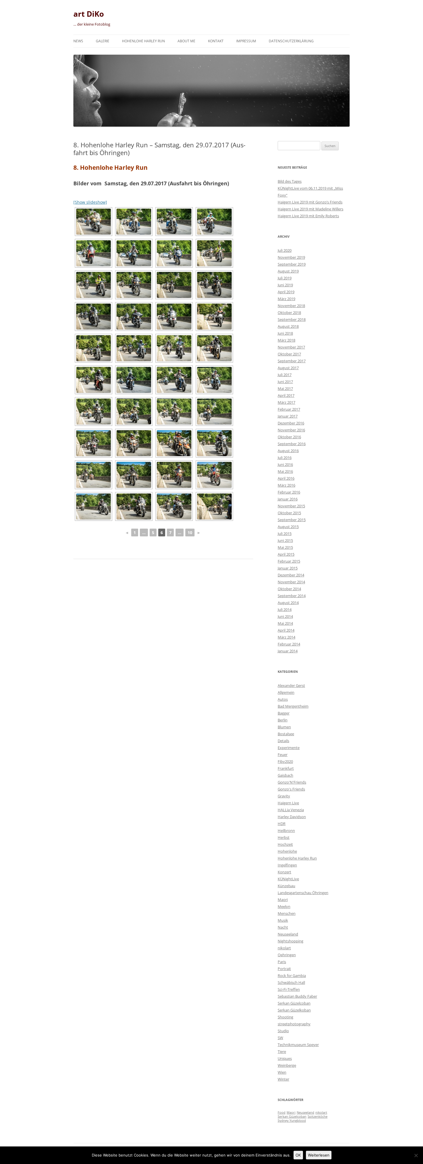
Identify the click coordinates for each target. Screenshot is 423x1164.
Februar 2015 (289, 561)
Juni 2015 (285, 540)
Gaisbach (285, 775)
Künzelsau (286, 885)
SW (280, 1037)
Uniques (285, 1058)
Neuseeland (288, 934)
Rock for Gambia (292, 975)
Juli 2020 (284, 250)
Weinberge (287, 1065)
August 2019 (288, 271)
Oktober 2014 (289, 588)
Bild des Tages (290, 181)
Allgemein (286, 692)
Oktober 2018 (289, 312)
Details (283, 740)
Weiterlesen (318, 1155)
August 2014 (288, 602)
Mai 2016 (285, 471)
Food (281, 1112)
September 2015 (292, 519)
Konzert (284, 872)
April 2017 (286, 395)
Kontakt (216, 41)
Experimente (289, 747)
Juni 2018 (285, 333)
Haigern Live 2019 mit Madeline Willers (310, 209)
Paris (282, 961)
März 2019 (286, 298)
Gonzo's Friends (291, 789)
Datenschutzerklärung (291, 41)
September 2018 (292, 319)
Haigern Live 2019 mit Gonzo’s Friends (310, 202)
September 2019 (292, 264)
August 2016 (288, 450)
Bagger (283, 713)
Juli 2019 (284, 278)
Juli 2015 (284, 533)
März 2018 (286, 340)
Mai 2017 (285, 388)
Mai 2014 (285, 623)
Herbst (283, 837)
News (78, 41)
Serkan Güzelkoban (294, 1010)
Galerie (102, 41)
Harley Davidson (292, 816)
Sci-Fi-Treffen (289, 989)
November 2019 (291, 257)
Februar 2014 (289, 644)
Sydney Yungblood (292, 1121)
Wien (282, 1072)
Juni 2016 (285, 464)
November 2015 (291, 505)
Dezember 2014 (291, 575)
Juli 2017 (284, 374)
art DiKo (88, 14)
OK (298, 1155)
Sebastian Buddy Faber (297, 996)
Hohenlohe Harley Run (143, 41)
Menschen (287, 913)
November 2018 (291, 305)
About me (186, 41)
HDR (281, 823)
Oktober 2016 (289, 436)
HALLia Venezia (291, 809)
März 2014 (286, 637)
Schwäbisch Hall (291, 982)
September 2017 (292, 360)
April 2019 (286, 291)
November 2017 (291, 347)
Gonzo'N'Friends (292, 782)
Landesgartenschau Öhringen (303, 892)
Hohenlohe (287, 851)
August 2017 (288, 367)
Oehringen (287, 954)
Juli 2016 (284, 457)
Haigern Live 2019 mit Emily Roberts (308, 215)
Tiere (282, 1051)
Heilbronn (286, 830)
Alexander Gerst (291, 685)
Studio (283, 1030)
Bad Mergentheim (293, 706)
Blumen (284, 726)
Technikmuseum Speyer (298, 1044)
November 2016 (291, 430)
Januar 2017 (288, 416)
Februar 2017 (289, 409)
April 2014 (286, 630)
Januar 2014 (288, 651)
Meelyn (284, 906)
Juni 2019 (285, 284)
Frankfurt (286, 768)
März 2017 (286, 402)
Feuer (282, 754)
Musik (283, 920)
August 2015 (288, 526)
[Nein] (416, 1155)
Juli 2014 (284, 609)
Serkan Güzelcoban (294, 1003)
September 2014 (292, 595)
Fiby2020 (285, 761)
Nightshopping (290, 941)
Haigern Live (288, 802)
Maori (283, 899)
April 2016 (286, 478)
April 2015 (286, 554)
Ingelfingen (287, 865)
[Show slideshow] (90, 202)
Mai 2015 (285, 547)
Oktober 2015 (289, 512)
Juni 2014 (285, 616)
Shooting (285, 1017)
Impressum (246, 41)
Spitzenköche (317, 1117)
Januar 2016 (288, 499)
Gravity (284, 796)
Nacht (283, 927)
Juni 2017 (285, 381)
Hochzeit (285, 844)
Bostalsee (286, 733)
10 (190, 532)
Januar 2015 (288, 568)
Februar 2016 (289, 492)
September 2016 (292, 443)
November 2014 (291, 581)
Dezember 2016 (291, 423)
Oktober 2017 (289, 354)
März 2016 (286, 485)
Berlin (282, 720)
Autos (283, 699)
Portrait (284, 968)
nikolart (284, 947)
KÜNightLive (288, 878)
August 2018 (288, 326)
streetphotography (294, 1023)
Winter (283, 1079)
